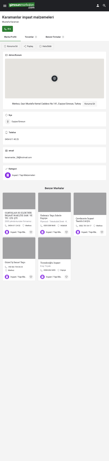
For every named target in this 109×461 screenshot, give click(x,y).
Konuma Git (90, 104)
